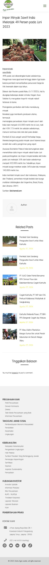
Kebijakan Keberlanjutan (14, 446)
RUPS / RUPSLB (11, 494)
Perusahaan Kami (11, 399)
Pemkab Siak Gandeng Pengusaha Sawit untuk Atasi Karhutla (31, 240)
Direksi (7, 410)
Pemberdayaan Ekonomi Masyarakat (19, 424)
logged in (15, 373)
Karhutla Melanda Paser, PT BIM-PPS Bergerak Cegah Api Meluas (33, 316)
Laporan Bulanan (11, 504)
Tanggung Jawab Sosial (14, 421)
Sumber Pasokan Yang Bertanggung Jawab (22, 456)
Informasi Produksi (12, 488)
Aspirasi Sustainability (13, 469)
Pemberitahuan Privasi (13, 512)
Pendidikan (9, 428)
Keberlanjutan (9, 443)
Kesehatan (9, 431)
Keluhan (8, 466)
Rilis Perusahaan (11, 491)
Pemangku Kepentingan (14, 459)
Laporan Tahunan (11, 501)
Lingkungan (9, 434)
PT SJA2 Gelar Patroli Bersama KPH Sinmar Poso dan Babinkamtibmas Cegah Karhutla (33, 279)
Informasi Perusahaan (13, 416)
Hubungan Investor (12, 481)
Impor (5, 69)
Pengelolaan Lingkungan (14, 450)
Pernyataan (9, 473)
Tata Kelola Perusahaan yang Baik (18, 413)
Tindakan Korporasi (12, 498)
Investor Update (11, 485)
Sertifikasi (9, 463)
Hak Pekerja (9, 453)
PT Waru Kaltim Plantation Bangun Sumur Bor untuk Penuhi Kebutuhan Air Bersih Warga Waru (32, 335)
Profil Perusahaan (11, 403)
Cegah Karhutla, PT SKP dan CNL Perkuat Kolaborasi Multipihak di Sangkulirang (33, 298)
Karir (7, 508)
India (9, 72)
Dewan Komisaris (12, 406)
